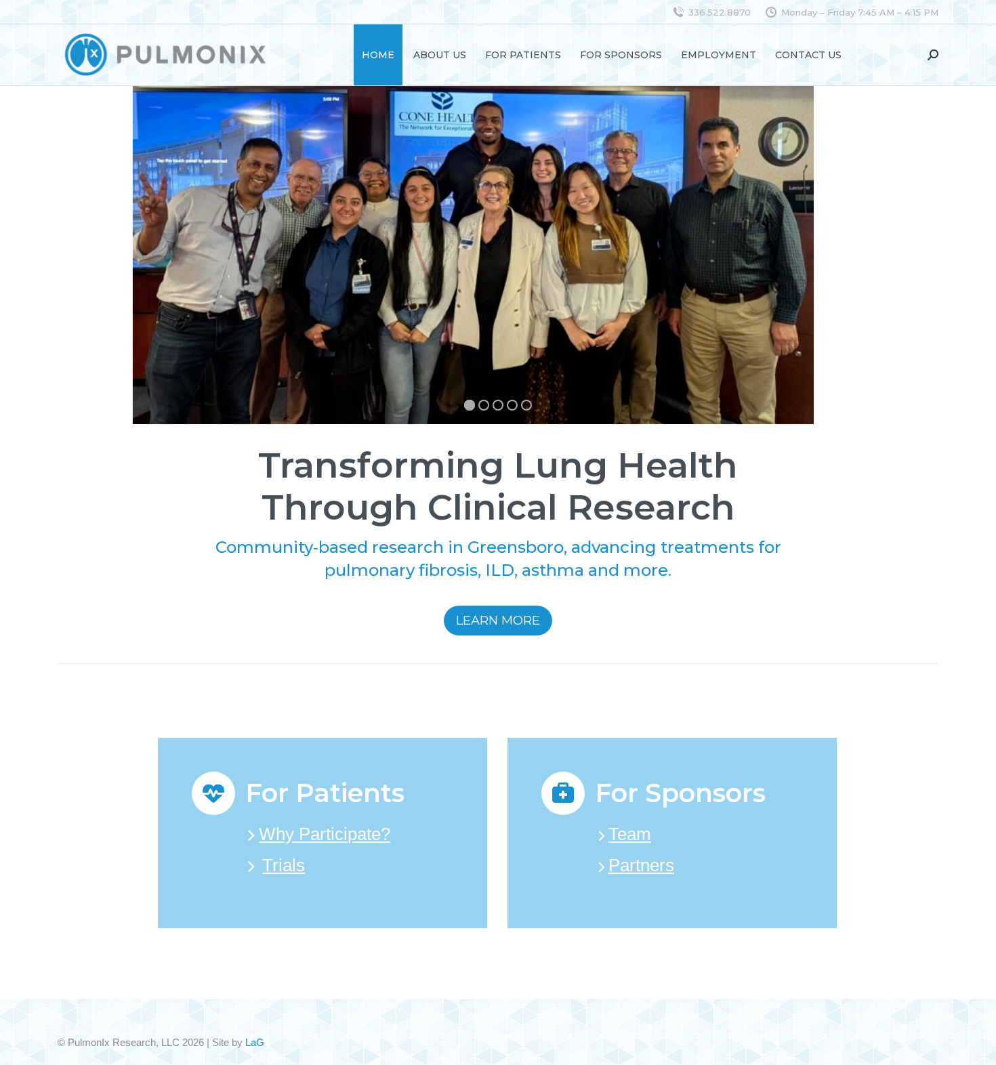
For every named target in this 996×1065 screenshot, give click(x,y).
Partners (641, 865)
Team (629, 834)
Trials (283, 865)
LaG (254, 1042)
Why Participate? (324, 834)
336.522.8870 (719, 12)
